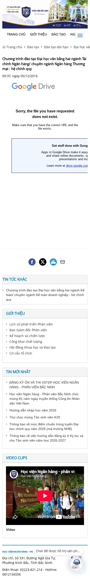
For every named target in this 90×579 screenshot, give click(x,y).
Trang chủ (16, 34)
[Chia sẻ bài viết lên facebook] (32, 261)
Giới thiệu (38, 34)
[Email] (62, 261)
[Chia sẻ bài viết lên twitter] (42, 261)
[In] (53, 261)
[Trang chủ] (45, 14)
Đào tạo (58, 34)
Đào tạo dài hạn (56, 47)
